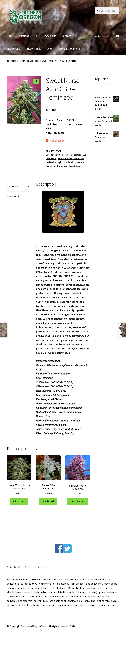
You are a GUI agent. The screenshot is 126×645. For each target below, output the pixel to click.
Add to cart (19, 501)
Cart (37, 35)
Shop (49, 48)
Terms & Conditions (69, 48)
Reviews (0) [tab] (13, 196)
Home (10, 35)
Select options (77, 501)
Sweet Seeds (75, 166)
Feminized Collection (29, 60)
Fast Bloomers (65, 158)
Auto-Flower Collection (69, 154)
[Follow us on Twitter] (67, 551)
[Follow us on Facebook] (59, 551)
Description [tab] (13, 186)
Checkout (50, 35)
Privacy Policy (33, 48)
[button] (36, 81)
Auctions (24, 35)
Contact (66, 35)
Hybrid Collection (66, 162)
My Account (13, 48)
